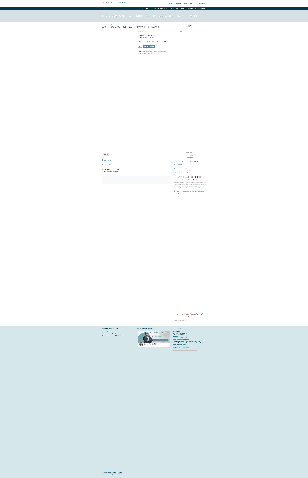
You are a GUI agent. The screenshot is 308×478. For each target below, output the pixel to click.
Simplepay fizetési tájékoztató (181, 347)
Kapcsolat (201, 3)
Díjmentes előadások (187, 8)
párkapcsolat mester (113, 2)
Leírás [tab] (106, 154)
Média (186, 3)
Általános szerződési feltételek (181, 339)
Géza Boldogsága (177, 164)
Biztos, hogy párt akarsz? (180, 168)
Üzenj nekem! (189, 157)
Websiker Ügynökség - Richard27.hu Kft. (112, 474)
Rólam (178, 3)
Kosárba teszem (149, 46)
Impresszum (176, 346)
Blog (192, 3)
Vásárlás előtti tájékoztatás (180, 338)
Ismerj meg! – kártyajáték (149, 8)
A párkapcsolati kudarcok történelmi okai (184, 173)
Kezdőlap (170, 3)
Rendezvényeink (200, 8)
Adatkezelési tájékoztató (179, 344)
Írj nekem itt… (176, 336)
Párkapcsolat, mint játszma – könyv (168, 8)
